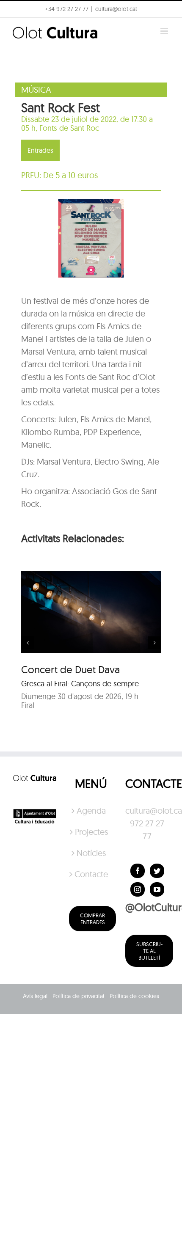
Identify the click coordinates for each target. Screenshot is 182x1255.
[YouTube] (157, 889)
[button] (164, 11)
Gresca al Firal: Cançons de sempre (80, 683)
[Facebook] (137, 871)
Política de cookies (134, 996)
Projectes (91, 831)
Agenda (91, 810)
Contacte (91, 874)
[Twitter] (157, 871)
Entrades (40, 150)
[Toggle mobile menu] (164, 31)
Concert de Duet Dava (70, 669)
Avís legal (35, 996)
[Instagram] (137, 889)
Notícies (91, 853)
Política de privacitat (78, 996)
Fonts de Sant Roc (69, 128)
